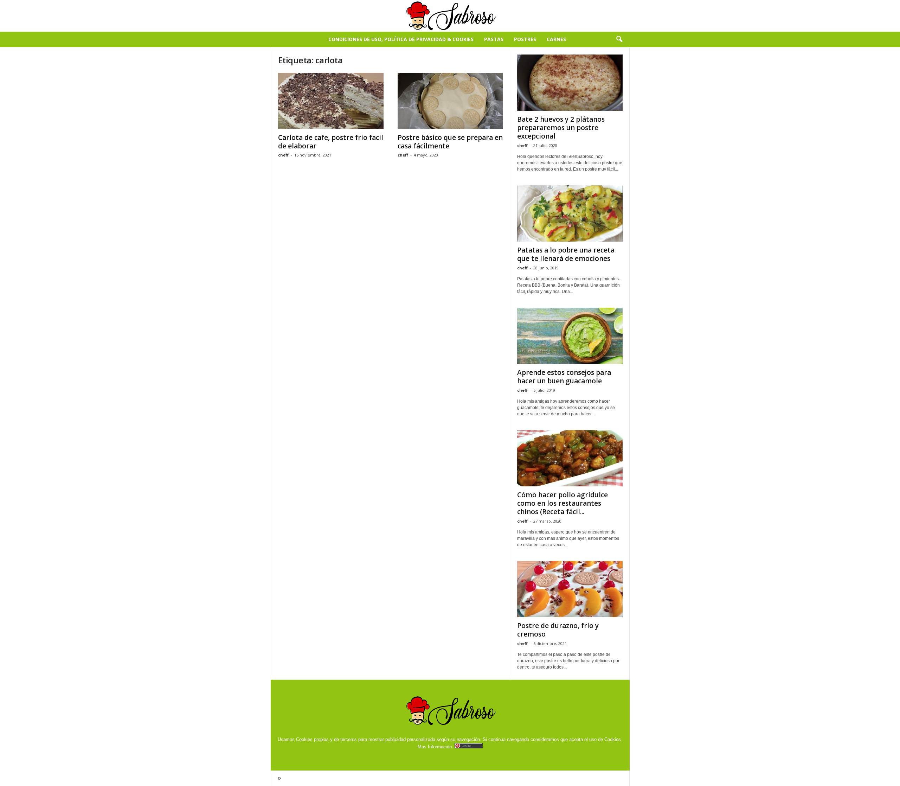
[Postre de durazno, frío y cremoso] (570, 589)
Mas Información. (435, 746)
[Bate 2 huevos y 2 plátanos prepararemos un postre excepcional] (570, 83)
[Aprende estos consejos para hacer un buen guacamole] (570, 336)
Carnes (556, 39)
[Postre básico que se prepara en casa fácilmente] (450, 101)
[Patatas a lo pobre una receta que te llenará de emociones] (570, 213)
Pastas (493, 39)
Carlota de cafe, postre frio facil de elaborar (330, 142)
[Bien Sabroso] (450, 16)
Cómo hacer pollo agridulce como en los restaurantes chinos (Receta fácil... (562, 503)
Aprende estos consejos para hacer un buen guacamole (564, 376)
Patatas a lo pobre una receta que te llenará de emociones (566, 254)
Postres (525, 39)
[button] (619, 39)
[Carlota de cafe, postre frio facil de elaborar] (331, 101)
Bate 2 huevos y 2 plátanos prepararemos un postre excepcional (561, 128)
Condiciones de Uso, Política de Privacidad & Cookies (401, 39)
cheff (283, 155)
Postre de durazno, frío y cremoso (558, 630)
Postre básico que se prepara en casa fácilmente (450, 142)
